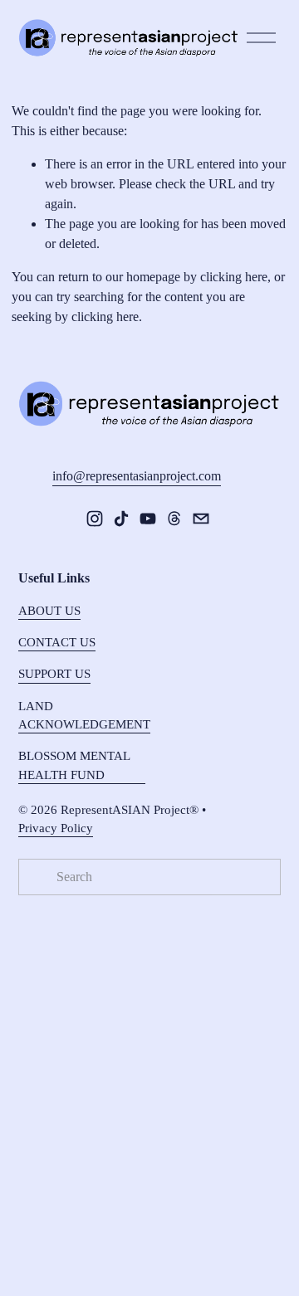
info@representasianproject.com (136, 476)
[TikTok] (121, 518)
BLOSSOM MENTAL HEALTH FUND (74, 765)
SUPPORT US (54, 673)
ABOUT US (49, 610)
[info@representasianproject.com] (201, 518)
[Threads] (174, 518)
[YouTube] (148, 518)
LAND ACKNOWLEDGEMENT (84, 715)
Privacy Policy (55, 828)
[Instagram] (94, 518)
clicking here (233, 277)
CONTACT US (57, 642)
